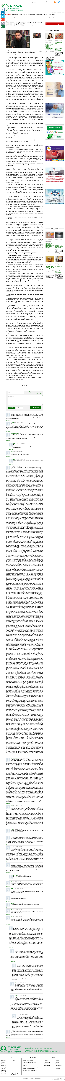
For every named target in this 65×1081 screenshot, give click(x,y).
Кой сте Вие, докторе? (42, 14)
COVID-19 (9, 14)
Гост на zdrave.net (23, 14)
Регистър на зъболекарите (29, 1062)
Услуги (49, 14)
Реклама (46, 1067)
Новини (5, 14)
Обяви (13, 1060)
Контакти (53, 14)
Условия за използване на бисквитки (58, 1065)
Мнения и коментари (32, 14)
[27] (3, 28)
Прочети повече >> (50, 59)
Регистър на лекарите (28, 1060)
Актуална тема (15, 14)
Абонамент (47, 1062)
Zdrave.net (24, 1078)
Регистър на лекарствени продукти (31, 1067)
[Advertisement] (55, 218)
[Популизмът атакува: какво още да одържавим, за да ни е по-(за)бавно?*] (11, 7)
